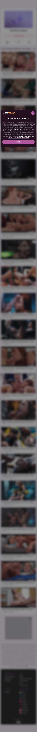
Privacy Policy (17, 129)
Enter (18, 142)
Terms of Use (7, 131)
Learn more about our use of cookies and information (21, 137)
